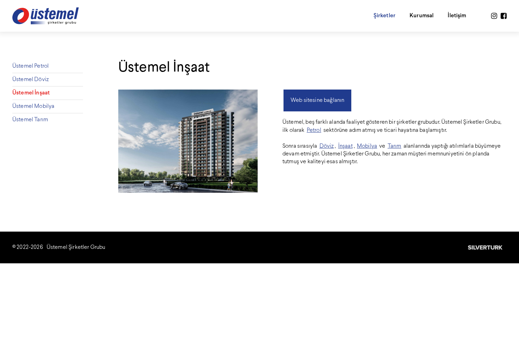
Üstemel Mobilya (33, 106)
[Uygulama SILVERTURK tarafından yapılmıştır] (485, 247)
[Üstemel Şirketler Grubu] (45, 16)
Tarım (394, 146)
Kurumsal (422, 15)
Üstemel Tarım (30, 119)
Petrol (314, 130)
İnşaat (345, 146)
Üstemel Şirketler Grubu (76, 247)
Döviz (327, 146)
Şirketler (384, 15)
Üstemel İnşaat (31, 93)
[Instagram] (494, 16)
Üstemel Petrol (30, 66)
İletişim (457, 15)
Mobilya (367, 146)
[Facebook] (504, 16)
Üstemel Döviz (30, 79)
